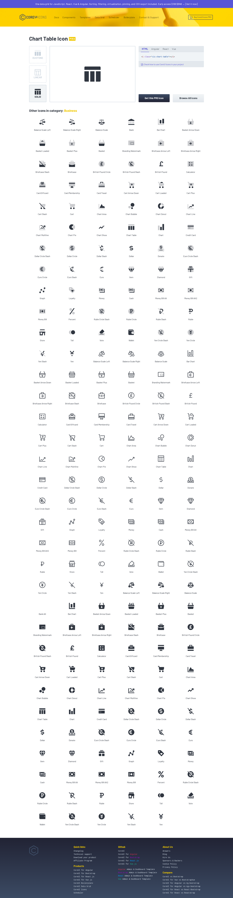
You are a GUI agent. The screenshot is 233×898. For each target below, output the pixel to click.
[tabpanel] (171, 59)
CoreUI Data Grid (82, 886)
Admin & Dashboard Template (136, 869)
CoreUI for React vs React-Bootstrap (181, 890)
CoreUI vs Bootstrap (173, 877)
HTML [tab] (145, 48)
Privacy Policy (170, 867)
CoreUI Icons (80, 890)
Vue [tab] (174, 48)
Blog (165, 854)
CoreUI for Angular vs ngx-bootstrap (181, 886)
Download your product (85, 857)
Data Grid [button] (99, 17)
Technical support (83, 854)
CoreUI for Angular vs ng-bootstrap (181, 883)
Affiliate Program (83, 861)
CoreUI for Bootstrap (84, 873)
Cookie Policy (170, 864)
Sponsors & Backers (172, 861)
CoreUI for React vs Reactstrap (179, 893)
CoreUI (121, 851)
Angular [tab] (155, 48)
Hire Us (166, 857)
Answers (166, 851)
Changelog (78, 851)
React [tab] (166, 48)
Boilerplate (129, 17)
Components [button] (68, 17)
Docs (56, 17)
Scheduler (114, 17)
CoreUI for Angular (83, 870)
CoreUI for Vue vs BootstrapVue (179, 880)
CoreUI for (128, 854)
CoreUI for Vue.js (83, 880)
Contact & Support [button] (149, 17)
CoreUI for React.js (84, 877)
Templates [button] (85, 17)
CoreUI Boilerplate (83, 883)
